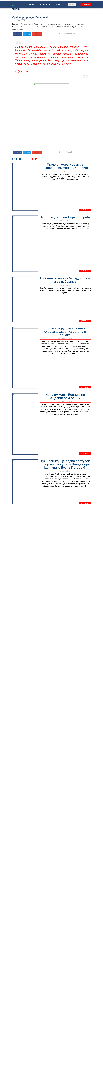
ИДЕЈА (39, 4)
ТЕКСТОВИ (16, 9)
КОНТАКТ (58, 4)
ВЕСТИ (51, 4)
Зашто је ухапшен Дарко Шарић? (65, 217)
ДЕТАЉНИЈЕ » (85, 209)
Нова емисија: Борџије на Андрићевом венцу (65, 396)
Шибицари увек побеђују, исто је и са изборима (65, 279)
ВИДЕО (45, 4)
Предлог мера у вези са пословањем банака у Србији (65, 166)
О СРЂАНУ (31, 4)
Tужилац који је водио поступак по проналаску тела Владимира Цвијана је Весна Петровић (65, 464)
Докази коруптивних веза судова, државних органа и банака (65, 331)
